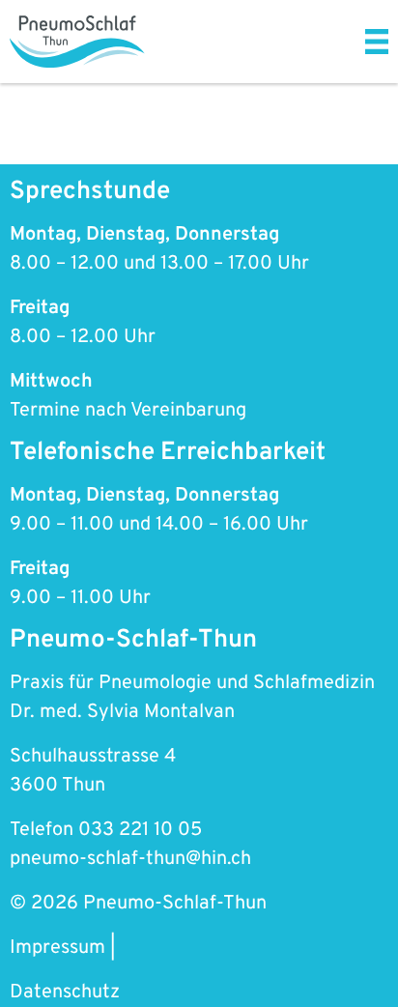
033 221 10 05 (140, 830)
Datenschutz (65, 992)
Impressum (57, 948)
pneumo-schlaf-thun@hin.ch (130, 859)
